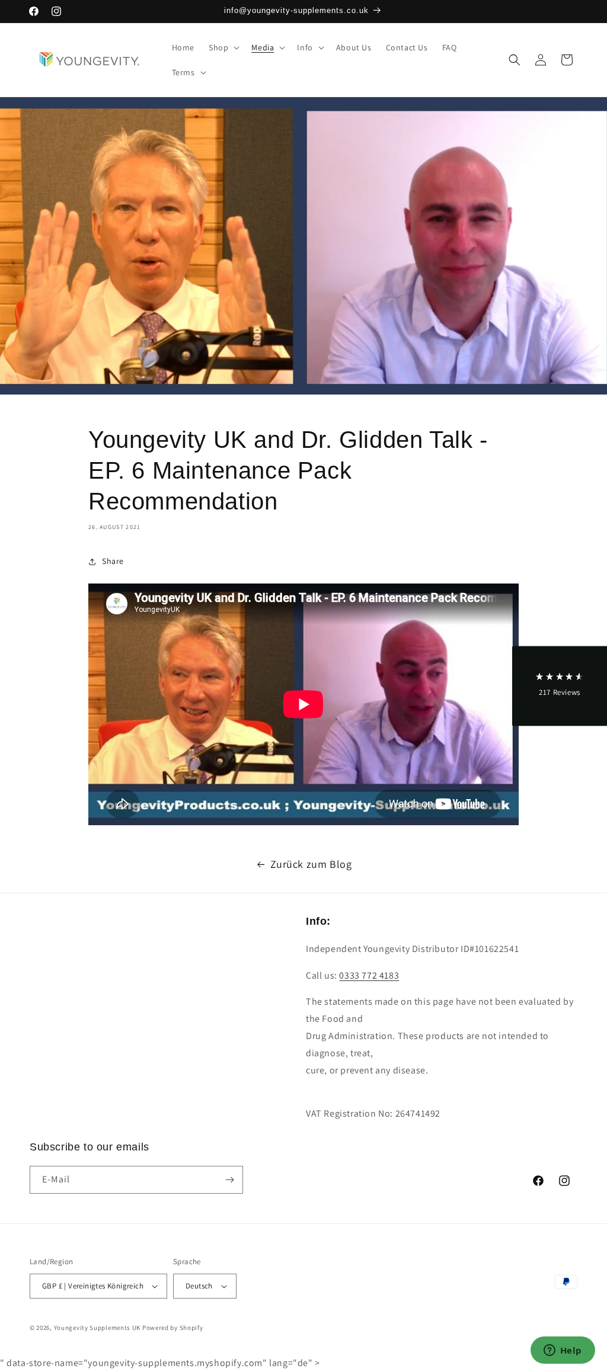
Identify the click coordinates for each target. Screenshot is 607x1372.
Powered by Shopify (172, 1327)
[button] (223, 47)
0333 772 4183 (369, 975)
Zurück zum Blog (311, 864)
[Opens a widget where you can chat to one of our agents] (562, 1351)
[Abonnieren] (229, 1180)
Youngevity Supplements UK (97, 1327)
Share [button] (113, 561)
